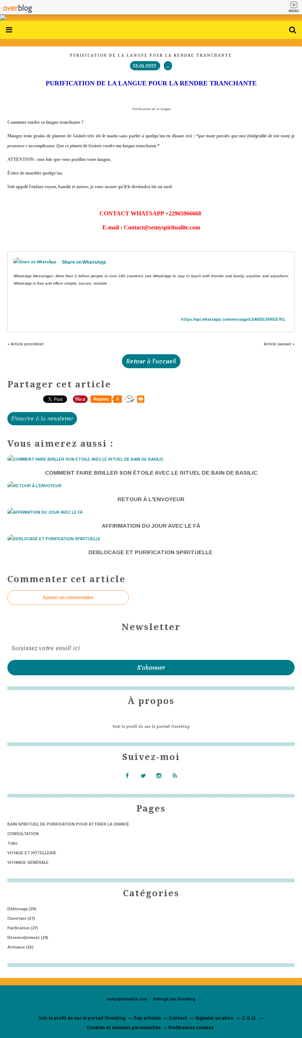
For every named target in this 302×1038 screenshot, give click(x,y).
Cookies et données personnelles (124, 1027)
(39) (21, 909)
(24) (27, 938)
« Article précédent (25, 344)
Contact (178, 1018)
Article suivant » (279, 344)
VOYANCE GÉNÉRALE (28, 863)
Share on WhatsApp (84, 262)
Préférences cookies (191, 1027)
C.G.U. (249, 1018)
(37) (21, 918)
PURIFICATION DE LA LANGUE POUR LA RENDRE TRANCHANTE (151, 55)
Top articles (147, 1018)
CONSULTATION (23, 834)
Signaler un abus (214, 1018)
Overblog (186, 999)
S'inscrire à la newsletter (42, 418)
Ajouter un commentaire (68, 597)
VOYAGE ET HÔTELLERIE (31, 853)
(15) (20, 947)
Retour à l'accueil (151, 361)
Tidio (12, 843)
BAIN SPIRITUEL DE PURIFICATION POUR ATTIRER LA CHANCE (68, 824)
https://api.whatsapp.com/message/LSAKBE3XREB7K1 (233, 319)
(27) (22, 928)
